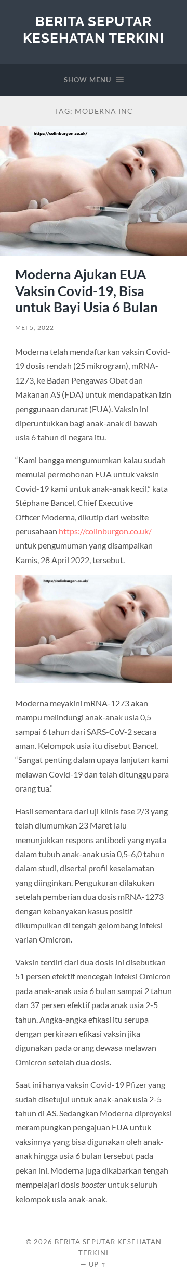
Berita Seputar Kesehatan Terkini (93, 29)
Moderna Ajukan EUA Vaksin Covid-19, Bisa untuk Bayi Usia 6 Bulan (86, 290)
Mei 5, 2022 (34, 328)
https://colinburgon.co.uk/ (105, 531)
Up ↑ (97, 1264)
